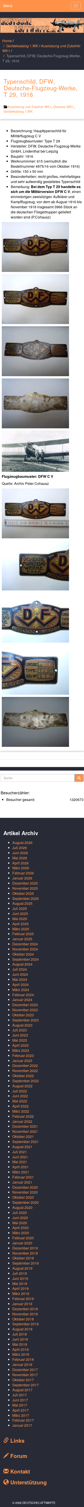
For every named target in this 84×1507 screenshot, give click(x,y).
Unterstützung (28, 1482)
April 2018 (20, 1349)
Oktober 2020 (23, 1197)
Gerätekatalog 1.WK (22, 45)
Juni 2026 (20, 852)
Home (7, 40)
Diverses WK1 (63, 106)
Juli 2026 (19, 847)
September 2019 (25, 1263)
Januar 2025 (22, 938)
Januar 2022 (22, 1121)
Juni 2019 (20, 1278)
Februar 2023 (23, 1055)
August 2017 (22, 1389)
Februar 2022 (23, 1116)
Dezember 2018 (25, 1308)
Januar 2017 (22, 1425)
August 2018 (22, 1329)
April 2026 (20, 863)
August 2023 (22, 1025)
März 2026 (20, 867)
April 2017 (20, 1410)
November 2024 (25, 949)
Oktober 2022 (23, 1075)
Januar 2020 (22, 1242)
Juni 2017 (20, 1400)
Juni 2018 (20, 1339)
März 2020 (20, 1232)
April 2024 (20, 984)
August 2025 (22, 903)
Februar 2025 (23, 933)
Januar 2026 (22, 878)
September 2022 (25, 1080)
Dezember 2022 (25, 1065)
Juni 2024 (20, 974)
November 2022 (25, 1070)
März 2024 (20, 989)
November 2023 (25, 1009)
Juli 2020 (19, 1212)
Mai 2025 (19, 918)
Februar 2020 (23, 1237)
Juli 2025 (19, 908)
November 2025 (25, 888)
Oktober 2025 (23, 893)
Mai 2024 (19, 979)
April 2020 (20, 1227)
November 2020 (25, 1192)
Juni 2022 (20, 1095)
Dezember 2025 (25, 883)
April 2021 (20, 1166)
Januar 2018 (22, 1364)
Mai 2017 (19, 1405)
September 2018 (25, 1323)
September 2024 (25, 959)
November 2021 (25, 1131)
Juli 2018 (19, 1334)
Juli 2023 (19, 1030)
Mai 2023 (19, 1040)
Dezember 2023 (25, 1004)
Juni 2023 (20, 1035)
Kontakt (19, 1471)
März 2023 (20, 1050)
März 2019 (20, 1293)
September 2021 (25, 1141)
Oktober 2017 (23, 1379)
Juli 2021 (19, 1151)
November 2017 (25, 1374)
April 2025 (20, 923)
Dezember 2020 (25, 1187)
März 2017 (20, 1415)
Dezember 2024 (25, 943)
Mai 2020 (19, 1222)
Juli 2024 (19, 969)
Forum (18, 1456)
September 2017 (25, 1384)
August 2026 (22, 842)
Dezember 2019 (25, 1248)
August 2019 (22, 1268)
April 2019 (20, 1288)
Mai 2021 (19, 1161)
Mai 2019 (19, 1283)
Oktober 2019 (23, 1258)
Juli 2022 (19, 1091)
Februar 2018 (23, 1359)
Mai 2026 (19, 857)
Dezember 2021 (25, 1126)
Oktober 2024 (23, 954)
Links (16, 1440)
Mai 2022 (19, 1101)
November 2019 (25, 1253)
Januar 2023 (22, 1060)
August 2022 (22, 1085)
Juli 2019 (19, 1273)
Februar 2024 (23, 994)
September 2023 (25, 1020)
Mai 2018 (19, 1344)
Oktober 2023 (23, 1014)
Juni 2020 (20, 1217)
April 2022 (20, 1106)
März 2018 (20, 1354)
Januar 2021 (22, 1182)
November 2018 (25, 1313)
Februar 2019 (23, 1298)
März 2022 (20, 1111)
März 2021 (20, 1172)
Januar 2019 (22, 1303)
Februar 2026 (23, 872)
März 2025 (20, 928)
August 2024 (22, 964)
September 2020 (25, 1202)
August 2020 (22, 1207)
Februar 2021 (23, 1177)
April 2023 (20, 1045)
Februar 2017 (23, 1420)
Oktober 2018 (23, 1319)
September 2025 (25, 898)
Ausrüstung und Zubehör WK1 (41, 48)
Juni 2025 (20, 913)
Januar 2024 (22, 999)
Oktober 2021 (23, 1136)
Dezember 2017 (25, 1369)
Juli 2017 (19, 1394)
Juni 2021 (20, 1156)
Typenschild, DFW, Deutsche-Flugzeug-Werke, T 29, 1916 (41, 88)
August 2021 (22, 1146)
